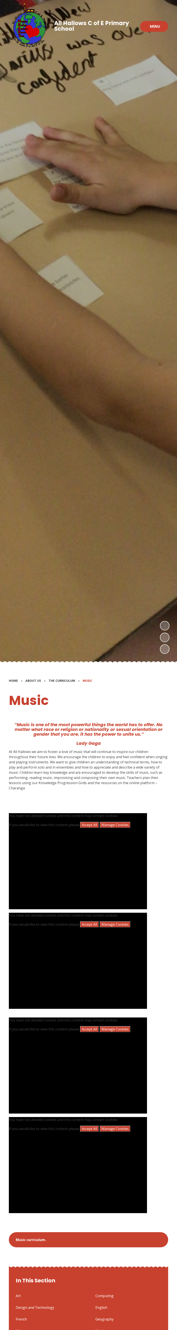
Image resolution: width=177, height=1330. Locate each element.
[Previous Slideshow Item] (164, 637)
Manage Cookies (115, 824)
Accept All (89, 824)
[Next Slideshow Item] (164, 625)
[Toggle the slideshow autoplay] (164, 649)
